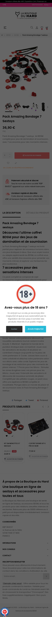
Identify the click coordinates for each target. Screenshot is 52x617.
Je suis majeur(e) (36, 329)
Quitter (14, 329)
